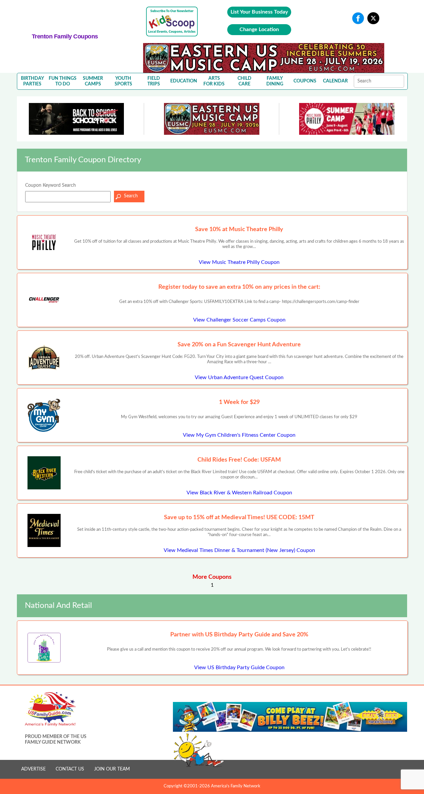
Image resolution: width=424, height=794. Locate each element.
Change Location (259, 29)
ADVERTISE (33, 769)
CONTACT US (70, 769)
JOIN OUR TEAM (112, 769)
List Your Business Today (259, 12)
